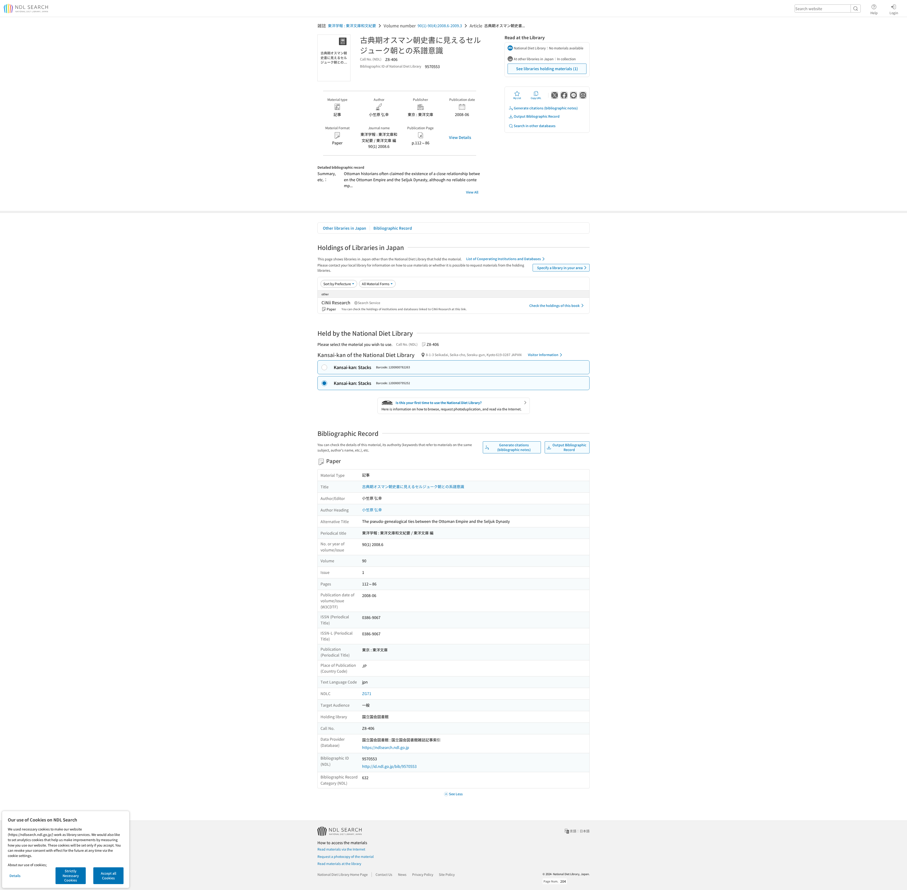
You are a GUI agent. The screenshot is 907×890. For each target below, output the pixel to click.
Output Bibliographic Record (537, 116)
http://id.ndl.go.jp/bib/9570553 (389, 766)
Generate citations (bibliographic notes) (546, 108)
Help (874, 12)
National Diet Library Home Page (342, 874)
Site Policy (447, 874)
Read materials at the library (339, 863)
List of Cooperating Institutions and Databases (503, 258)
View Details (460, 137)
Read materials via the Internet (341, 849)
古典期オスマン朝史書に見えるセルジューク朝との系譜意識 (413, 486)
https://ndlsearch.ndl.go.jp (385, 747)
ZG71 (366, 693)
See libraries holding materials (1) (547, 68)
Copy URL (536, 98)
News (402, 874)
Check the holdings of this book (554, 305)
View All (472, 192)
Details (15, 875)
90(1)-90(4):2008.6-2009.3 (440, 25)
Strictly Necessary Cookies (71, 875)
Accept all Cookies (108, 875)
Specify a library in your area (560, 267)
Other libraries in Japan (344, 228)
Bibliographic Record (392, 228)
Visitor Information (543, 354)
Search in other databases (535, 125)
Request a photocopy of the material (345, 856)
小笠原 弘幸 (372, 509)
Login (894, 12)
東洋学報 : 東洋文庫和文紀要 (352, 25)
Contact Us (384, 874)
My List (517, 98)
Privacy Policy (422, 874)
